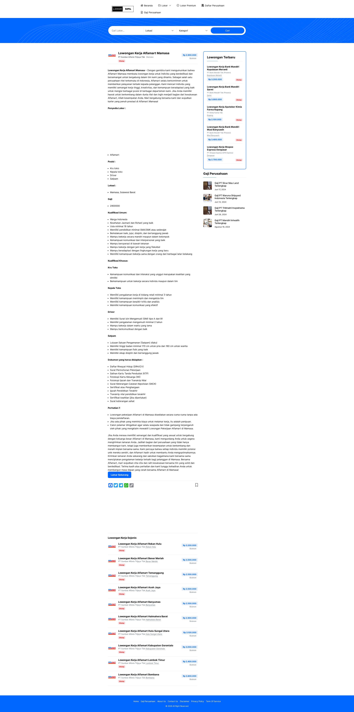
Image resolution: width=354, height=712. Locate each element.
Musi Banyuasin (213, 135)
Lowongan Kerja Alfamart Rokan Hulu (140, 543)
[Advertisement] (153, 132)
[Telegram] (121, 485)
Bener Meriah (152, 561)
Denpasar (210, 155)
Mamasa (149, 57)
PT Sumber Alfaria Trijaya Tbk (131, 57)
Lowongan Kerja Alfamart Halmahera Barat (143, 616)
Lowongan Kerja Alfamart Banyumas (139, 602)
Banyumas (150, 605)
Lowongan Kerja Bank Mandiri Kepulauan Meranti (223, 68)
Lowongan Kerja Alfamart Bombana (138, 674)
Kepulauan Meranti (214, 75)
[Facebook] (110, 485)
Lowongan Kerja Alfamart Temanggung (141, 572)
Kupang (210, 115)
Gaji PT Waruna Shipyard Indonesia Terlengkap (228, 196)
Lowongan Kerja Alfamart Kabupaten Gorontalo (145, 645)
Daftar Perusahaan (214, 5)
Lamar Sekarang (119, 474)
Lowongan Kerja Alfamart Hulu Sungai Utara (143, 631)
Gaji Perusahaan (152, 12)
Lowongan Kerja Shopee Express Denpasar (220, 148)
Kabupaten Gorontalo (155, 648)
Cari (227, 30)
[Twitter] (115, 485)
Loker (165, 5)
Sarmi (209, 95)
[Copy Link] (131, 485)
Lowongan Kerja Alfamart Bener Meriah (141, 558)
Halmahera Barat (153, 619)
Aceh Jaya (150, 590)
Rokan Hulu (151, 547)
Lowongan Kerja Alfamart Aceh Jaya (139, 587)
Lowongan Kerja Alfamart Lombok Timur (141, 660)
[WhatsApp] (126, 485)
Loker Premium (188, 5)
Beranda (148, 5)
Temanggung (152, 576)
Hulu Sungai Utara (154, 634)
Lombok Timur (152, 663)
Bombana (150, 677)
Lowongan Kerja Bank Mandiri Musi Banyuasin (223, 128)
